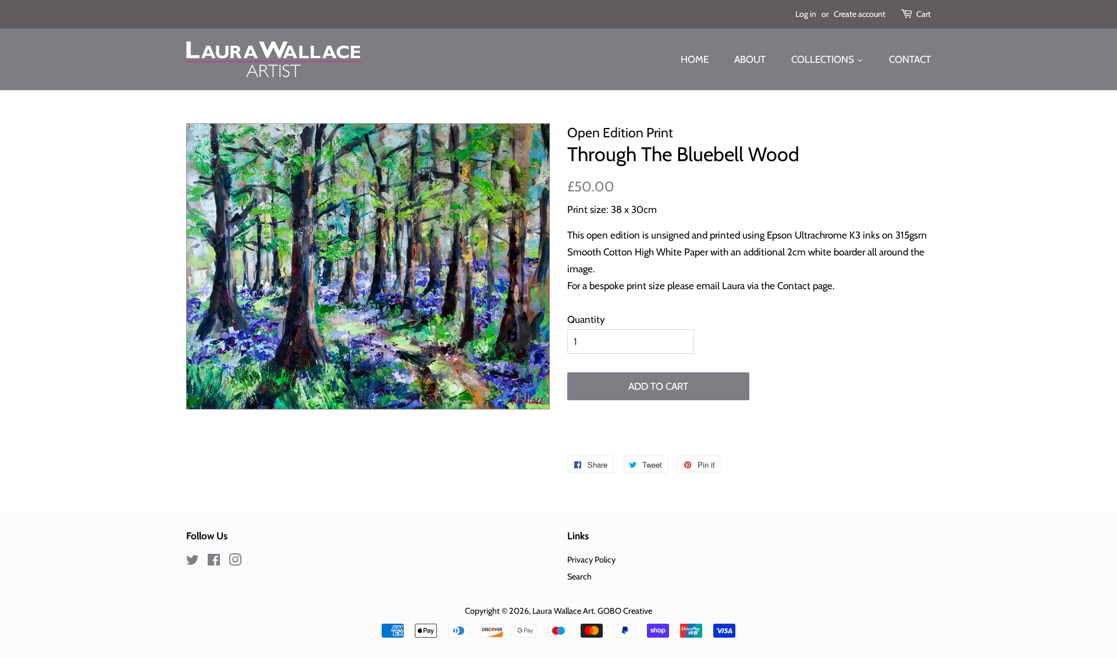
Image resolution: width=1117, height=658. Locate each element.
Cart (923, 14)
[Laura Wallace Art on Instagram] (235, 562)
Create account (859, 14)
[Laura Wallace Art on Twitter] (192, 562)
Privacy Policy (591, 559)
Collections (823, 59)
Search (579, 576)
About (750, 59)
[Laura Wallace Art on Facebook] (213, 562)
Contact (910, 59)
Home (695, 59)
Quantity (586, 319)
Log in (805, 14)
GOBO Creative (624, 611)
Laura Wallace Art (563, 611)
